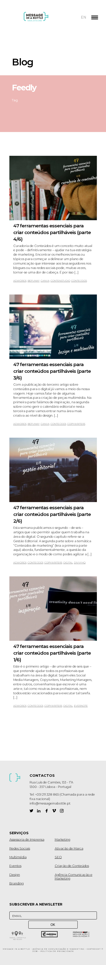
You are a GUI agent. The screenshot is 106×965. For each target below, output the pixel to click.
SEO (58, 857)
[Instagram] (62, 811)
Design (14, 875)
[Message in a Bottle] (45, 20)
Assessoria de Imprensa (26, 839)
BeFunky (34, 280)
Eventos (15, 866)
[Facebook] (46, 811)
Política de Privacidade (57, 951)
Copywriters (76, 424)
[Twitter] (31, 811)
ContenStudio (60, 280)
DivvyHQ (80, 562)
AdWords (20, 280)
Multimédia (18, 857)
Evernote (81, 705)
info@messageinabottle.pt (50, 803)
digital (68, 562)
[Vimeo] (54, 811)
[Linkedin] (39, 811)
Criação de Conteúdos (72, 866)
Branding (16, 883)
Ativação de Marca (69, 848)
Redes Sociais (19, 848)
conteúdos (79, 280)
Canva (45, 280)
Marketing (62, 839)
